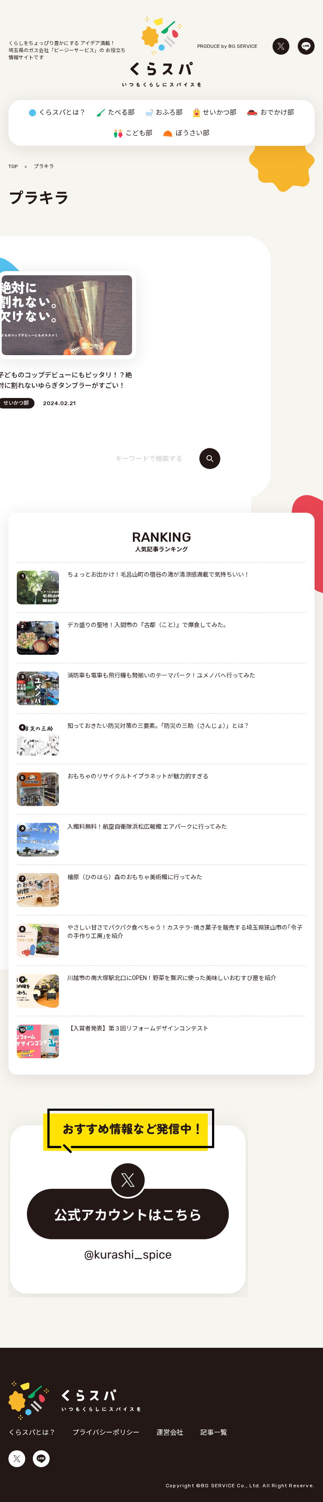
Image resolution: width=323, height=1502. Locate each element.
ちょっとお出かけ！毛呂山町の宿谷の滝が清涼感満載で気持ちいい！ (158, 574)
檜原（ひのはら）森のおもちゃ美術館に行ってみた (134, 877)
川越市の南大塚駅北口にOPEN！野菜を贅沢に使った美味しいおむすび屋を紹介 (171, 978)
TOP (13, 166)
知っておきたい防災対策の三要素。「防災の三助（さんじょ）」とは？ (158, 726)
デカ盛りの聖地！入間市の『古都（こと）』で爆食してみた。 (148, 625)
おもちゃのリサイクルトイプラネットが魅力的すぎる (138, 776)
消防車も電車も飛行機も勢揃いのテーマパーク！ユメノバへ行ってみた (161, 675)
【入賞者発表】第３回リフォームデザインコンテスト (138, 1028)
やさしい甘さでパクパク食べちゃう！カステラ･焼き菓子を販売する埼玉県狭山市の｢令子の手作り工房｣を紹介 (184, 932)
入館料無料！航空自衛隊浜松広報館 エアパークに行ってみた (147, 826)
